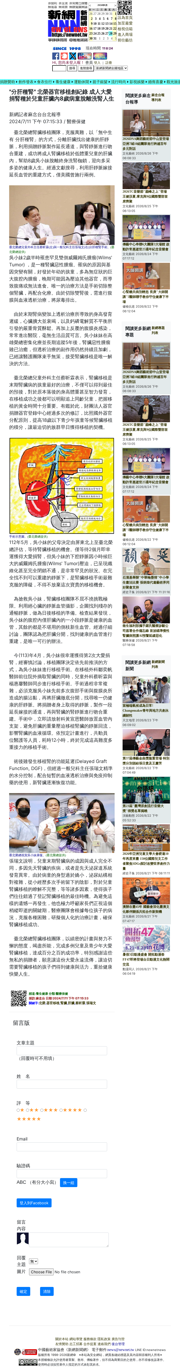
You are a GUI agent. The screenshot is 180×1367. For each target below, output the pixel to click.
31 (110, 14)
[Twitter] (72, 55)
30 (107, 14)
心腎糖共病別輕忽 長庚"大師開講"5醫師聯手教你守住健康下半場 (146, 297)
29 (103, 14)
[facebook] (55, 55)
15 (114, 23)
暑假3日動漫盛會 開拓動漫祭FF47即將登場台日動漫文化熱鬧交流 (146, 959)
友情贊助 (61, 1344)
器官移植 (53, 1003)
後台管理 (118, 1344)
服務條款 (90, 1339)
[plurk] (64, 55)
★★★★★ (29, 1119)
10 (95, 23)
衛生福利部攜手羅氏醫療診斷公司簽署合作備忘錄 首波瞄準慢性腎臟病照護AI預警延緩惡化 (146, 630)
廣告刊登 (118, 1339)
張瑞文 (91, 1003)
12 (103, 23)
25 (99, 33)
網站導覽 (75, 1339)
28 (99, 14)
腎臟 (63, 1003)
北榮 (42, 1003)
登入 (97, 63)
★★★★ (72, 1110)
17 (95, 28)
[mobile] (85, 55)
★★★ (50, 1110)
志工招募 (75, 1344)
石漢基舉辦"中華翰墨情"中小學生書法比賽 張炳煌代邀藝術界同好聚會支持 (146, 582)
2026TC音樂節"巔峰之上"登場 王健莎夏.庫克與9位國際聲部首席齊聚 (145, 196)
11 (99, 23)
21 (110, 28)
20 (107, 28)
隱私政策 (104, 1339)
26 (103, 33)
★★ (34, 1110)
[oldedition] (100, 55)
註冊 (108, 63)
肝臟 (71, 1003)
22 (114, 28)
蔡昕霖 (80, 1003)
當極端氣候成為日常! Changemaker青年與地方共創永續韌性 (146, 710)
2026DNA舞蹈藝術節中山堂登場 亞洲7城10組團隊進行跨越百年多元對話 (146, 143)
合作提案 (90, 1344)
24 (95, 33)
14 (110, 23)
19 (103, 28)
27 (95, 14)
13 (107, 23)
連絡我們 (104, 1344)
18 (99, 28)
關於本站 (61, 1339)
